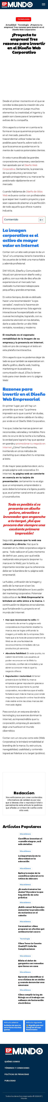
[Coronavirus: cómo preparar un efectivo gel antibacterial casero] (9, 926)
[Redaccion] (24, 781)
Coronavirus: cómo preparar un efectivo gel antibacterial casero (31, 929)
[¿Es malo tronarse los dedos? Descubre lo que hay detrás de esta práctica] (9, 890)
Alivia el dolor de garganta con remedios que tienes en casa (31, 963)
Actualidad (11, 25)
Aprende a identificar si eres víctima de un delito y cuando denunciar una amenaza (31, 980)
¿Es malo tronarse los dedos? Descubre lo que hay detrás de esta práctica (30, 893)
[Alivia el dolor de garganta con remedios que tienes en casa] (9, 960)
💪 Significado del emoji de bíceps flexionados (34, 1027)
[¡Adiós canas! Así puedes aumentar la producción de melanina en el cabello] (9, 908)
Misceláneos (25, 834)
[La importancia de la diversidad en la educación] (9, 856)
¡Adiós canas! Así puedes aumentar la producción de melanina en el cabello (31, 911)
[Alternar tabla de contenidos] (40, 220)
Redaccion (24, 792)
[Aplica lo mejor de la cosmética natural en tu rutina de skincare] (9, 873)
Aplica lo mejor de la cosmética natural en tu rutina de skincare (31, 876)
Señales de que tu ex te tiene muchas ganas (12, 1027)
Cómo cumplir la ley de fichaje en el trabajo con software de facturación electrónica (31, 998)
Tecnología (23, 19)
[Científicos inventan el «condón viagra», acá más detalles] (9, 839)
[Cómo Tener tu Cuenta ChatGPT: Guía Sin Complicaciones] (9, 943)
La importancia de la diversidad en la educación (29, 858)
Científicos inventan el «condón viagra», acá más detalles (30, 841)
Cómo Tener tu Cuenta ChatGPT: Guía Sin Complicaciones (29, 946)
